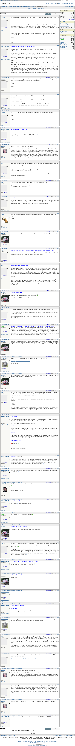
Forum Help (62, 735)
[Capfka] (5, 222)
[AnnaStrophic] (5, 366)
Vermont (2, 496)
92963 (58, 653)
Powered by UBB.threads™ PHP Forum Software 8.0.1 (37, 745)
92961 (58, 617)
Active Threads (41, 8)
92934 (58, 144)
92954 (58, 512)
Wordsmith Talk (4, 6)
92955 (58, 524)
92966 (58, 699)
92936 (58, 180)
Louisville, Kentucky (4, 334)
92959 (58, 590)
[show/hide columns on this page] (74, 8)
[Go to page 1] (52, 14)
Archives (46, 741)
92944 (58, 324)
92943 (58, 307)
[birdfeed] (5, 153)
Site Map (64, 3)
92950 (58, 455)
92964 (58, 668)
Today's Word (24, 741)
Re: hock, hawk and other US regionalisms (12, 356)
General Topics (16, 6)
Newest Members (64, 21)
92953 (58, 499)
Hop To (13, 730)
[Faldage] (5, 242)
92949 (58, 414)
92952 (58, 482)
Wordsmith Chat (41, 742)
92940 (58, 248)
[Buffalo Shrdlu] (5, 492)
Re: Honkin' (4, 162)
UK (1, 278)
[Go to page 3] (59, 14)
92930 (58, 77)
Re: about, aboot (6, 617)
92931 (58, 94)
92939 (58, 231)
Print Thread (3, 13)
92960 (58, 603)
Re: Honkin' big (5, 16)
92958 (58, 573)
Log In (73, 6)
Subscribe (38, 741)
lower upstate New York (5, 371)
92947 (58, 373)
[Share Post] (55, 45)
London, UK (3, 176)
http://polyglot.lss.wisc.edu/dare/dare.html (20, 361)
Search (59, 3)
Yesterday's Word (32, 741)
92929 (58, 45)
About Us (48, 3)
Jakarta (2, 30)
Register (68, 6)
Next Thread (44, 11)
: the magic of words (9, 0)
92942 (58, 290)
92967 (58, 715)
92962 (58, 634)
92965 (58, 684)
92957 (58, 559)
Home (19, 741)
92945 (58, 339)
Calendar (34, 8)
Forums (10, 6)
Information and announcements (28, 6)
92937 (58, 196)
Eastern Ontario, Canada (5, 59)
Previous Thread (16, 11)
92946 (58, 356)
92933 (58, 127)
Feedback (54, 741)
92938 (58, 213)
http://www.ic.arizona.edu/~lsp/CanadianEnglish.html (23, 658)
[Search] (71, 8)
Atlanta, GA (3, 157)
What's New (54, 3)
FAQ (42, 741)
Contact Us (70, 3)
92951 (58, 468)
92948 (58, 390)
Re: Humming (5, 231)
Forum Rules (4, 735)
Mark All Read (11, 735)
